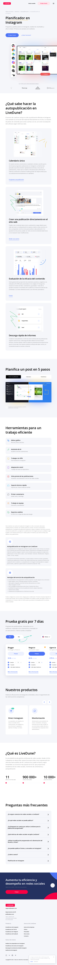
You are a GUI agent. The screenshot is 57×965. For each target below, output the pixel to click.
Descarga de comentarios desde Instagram (16, 948)
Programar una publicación (16, 179)
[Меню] (53, 3)
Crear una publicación (13, 376)
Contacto (26, 936)
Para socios (26, 934)
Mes (10, 636)
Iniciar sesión (31, 3)
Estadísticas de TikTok (11, 929)
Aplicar (31, 961)
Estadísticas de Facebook (12, 934)
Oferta (25, 929)
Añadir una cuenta (14, 239)
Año (19, 636)
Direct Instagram (15, 718)
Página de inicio (9, 11)
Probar (11, 295)
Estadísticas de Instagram (12, 927)
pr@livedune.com (10, 914)
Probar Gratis (43, 3)
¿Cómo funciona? (26, 35)
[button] (28, 814)
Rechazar (36, 961)
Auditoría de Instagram (11, 950)
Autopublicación (25, 11)
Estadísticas (43, 376)
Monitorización (38, 718)
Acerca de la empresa (29, 927)
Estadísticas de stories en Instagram (14, 945)
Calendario (28, 376)
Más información (13, 672)
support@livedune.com (11, 908)
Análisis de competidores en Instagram (15, 943)
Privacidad (26, 931)
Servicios (17, 11)
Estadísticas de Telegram (12, 931)
